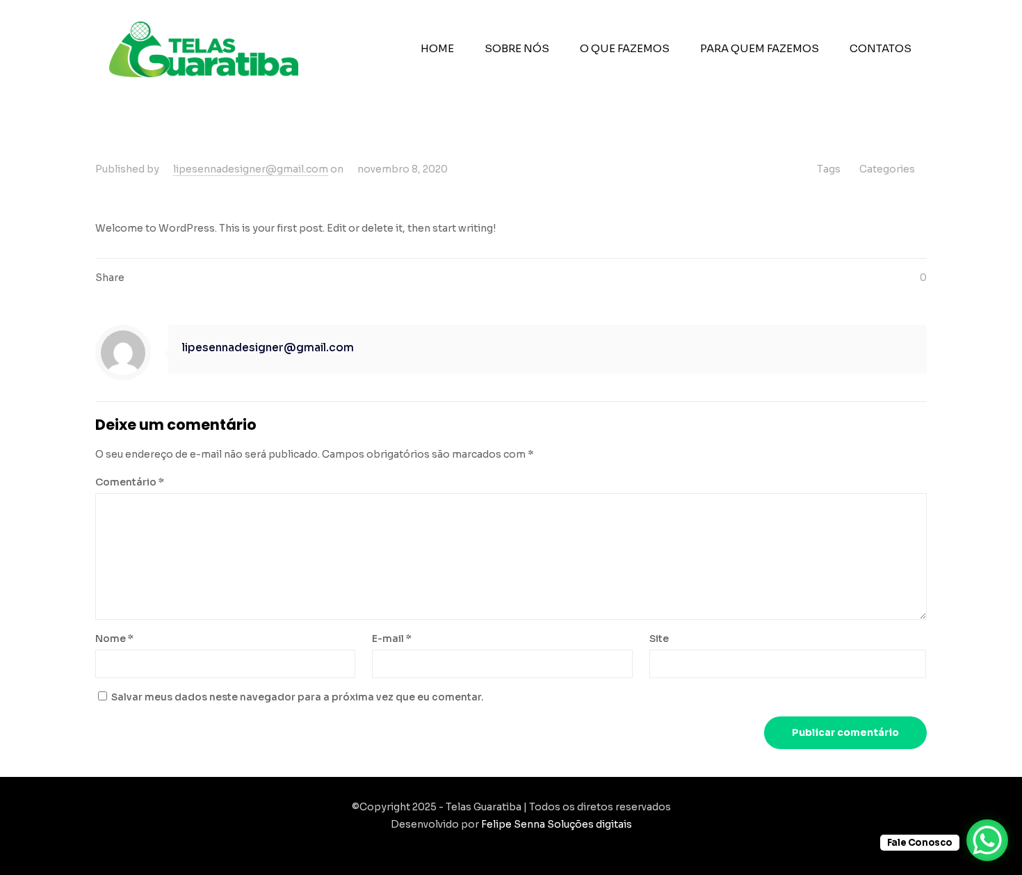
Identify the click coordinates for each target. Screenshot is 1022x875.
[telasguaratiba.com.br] (203, 48)
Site (659, 638)
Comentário (129, 482)
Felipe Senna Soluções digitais (556, 824)
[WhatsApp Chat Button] (987, 840)
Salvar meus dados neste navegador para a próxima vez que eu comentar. (297, 697)
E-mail (392, 638)
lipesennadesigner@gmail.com (250, 169)
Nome (114, 638)
